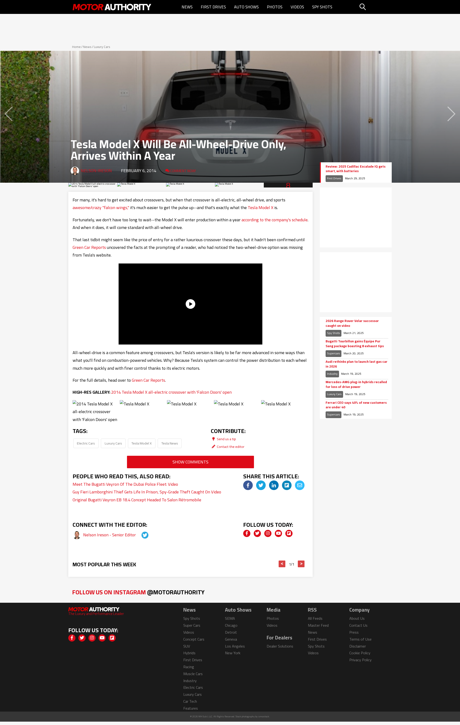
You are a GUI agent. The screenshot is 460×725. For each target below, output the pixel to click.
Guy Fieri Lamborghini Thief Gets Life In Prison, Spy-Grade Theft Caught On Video (147, 492)
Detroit (231, 632)
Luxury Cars (102, 46)
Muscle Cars (193, 673)
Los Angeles (235, 646)
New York (232, 652)
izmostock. (264, 716)
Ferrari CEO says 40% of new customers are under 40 (356, 405)
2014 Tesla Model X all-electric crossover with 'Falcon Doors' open (171, 392)
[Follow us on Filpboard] (289, 533)
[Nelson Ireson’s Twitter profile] (140, 535)
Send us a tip (226, 439)
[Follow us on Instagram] (267, 533)
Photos (274, 7)
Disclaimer (357, 646)
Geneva (231, 639)
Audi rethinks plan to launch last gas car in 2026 (356, 364)
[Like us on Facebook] (246, 533)
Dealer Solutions (280, 646)
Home (76, 46)
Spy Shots (322, 7)
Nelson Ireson (96, 171)
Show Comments (190, 462)
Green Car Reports (89, 247)
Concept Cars (193, 639)
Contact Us (358, 625)
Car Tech (190, 701)
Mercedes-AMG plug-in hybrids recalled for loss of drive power (356, 384)
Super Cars (191, 625)
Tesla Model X (260, 207)
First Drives (213, 7)
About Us (357, 618)
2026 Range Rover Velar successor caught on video (352, 323)
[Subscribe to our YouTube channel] (278, 533)
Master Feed (318, 625)
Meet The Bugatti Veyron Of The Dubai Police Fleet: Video (125, 484)
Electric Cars (86, 443)
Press (354, 632)
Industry (332, 373)
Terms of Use (360, 639)
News (187, 7)
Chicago (231, 625)
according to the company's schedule (275, 220)
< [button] (282, 564)
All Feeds (315, 618)
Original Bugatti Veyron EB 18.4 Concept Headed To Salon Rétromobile (137, 500)
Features (190, 708)
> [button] (301, 564)
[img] (248, 485)
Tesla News (169, 443)
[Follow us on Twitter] (257, 533)
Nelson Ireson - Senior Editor (110, 535)
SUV (186, 646)
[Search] (375, 7)
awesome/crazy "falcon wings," (101, 207)
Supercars (333, 353)
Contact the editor (230, 446)
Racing (188, 666)
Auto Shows (246, 7)
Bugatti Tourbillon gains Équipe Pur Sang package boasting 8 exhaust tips (355, 343)
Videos (297, 7)
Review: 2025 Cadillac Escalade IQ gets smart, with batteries (355, 169)
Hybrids (189, 652)
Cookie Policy (359, 652)
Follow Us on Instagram (138, 592)
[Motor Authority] (112, 7)
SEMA (230, 618)
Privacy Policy (360, 659)
